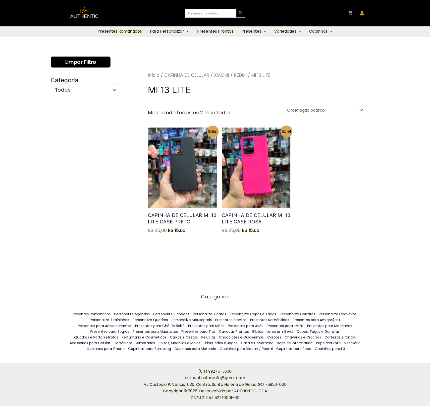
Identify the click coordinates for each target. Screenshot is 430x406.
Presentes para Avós (245, 325)
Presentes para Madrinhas (329, 325)
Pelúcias (208, 337)
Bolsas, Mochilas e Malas (179, 342)
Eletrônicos (123, 342)
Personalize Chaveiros (338, 314)
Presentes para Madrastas (155, 331)
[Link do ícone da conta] (362, 13)
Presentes (251, 31)
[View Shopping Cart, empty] (350, 13)
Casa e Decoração (257, 342)
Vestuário (352, 342)
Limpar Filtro (80, 62)
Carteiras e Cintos (340, 337)
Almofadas (145, 342)
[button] (186, 31)
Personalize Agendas (132, 314)
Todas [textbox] (63, 90)
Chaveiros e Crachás (303, 337)
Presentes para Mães (206, 325)
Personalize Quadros (150, 319)
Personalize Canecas (171, 314)
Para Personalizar (167, 31)
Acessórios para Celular (90, 342)
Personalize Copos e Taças (253, 314)
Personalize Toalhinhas (109, 319)
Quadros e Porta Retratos (96, 337)
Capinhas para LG (330, 348)
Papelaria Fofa (328, 342)
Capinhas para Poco (293, 348)
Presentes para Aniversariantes (105, 325)
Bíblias (257, 331)
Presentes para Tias (198, 331)
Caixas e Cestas (184, 337)
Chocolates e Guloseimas (241, 337)
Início (154, 75)
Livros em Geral (280, 331)
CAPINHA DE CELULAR (186, 75)
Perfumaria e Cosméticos (144, 337)
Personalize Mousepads (191, 319)
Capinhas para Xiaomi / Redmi (246, 348)
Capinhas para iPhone (106, 348)
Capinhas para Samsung (149, 348)
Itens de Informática (295, 342)
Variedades (285, 31)
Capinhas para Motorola (195, 348)
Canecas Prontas (234, 331)
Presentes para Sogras (109, 331)
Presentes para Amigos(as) (316, 319)
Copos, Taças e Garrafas (318, 331)
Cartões (274, 337)
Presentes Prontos (215, 31)
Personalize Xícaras (209, 314)
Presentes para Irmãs (285, 325)
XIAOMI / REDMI (230, 75)
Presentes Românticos (120, 31)
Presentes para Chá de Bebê (160, 325)
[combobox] (84, 90)
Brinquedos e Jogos (220, 342)
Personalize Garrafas (297, 314)
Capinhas (318, 31)
